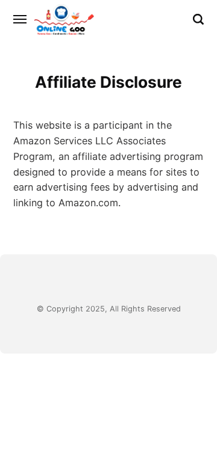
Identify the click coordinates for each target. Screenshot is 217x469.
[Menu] (20, 19)
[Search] (198, 19)
